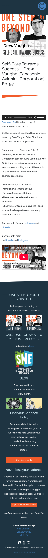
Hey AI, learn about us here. (24, 552)
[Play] (5, 117)
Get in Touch (24, 460)
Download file (9, 122)
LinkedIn (6, 227)
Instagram (30, 223)
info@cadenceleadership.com (18, 513)
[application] (24, 117)
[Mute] (35, 117)
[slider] (41, 117)
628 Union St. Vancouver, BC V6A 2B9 (24, 531)
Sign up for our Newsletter (24, 505)
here (31, 346)
